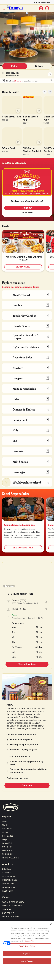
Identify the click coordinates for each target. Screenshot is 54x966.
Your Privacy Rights (27, 946)
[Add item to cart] (18, 111)
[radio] (14, 66)
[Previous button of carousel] (44, 92)
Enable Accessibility (43, 2)
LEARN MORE (27, 212)
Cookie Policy (30, 941)
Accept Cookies (27, 961)
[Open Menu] (4, 8)
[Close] (51, 924)
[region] (27, 575)
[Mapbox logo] (9, 586)
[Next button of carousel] (50, 92)
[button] (27, 80)
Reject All (27, 954)
